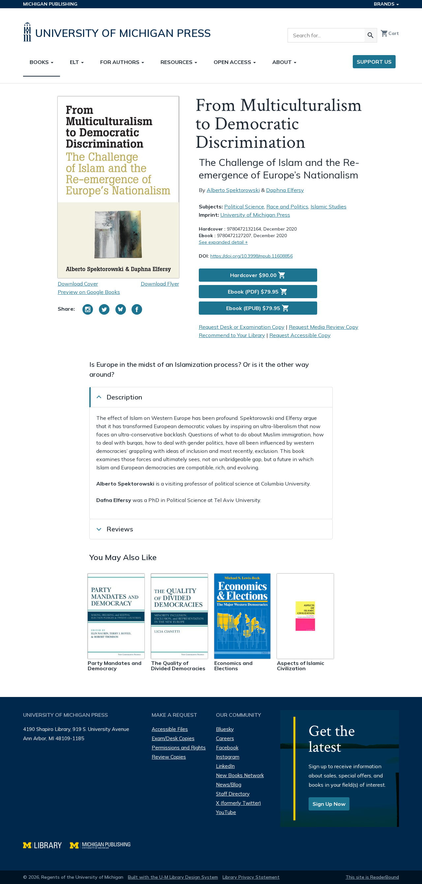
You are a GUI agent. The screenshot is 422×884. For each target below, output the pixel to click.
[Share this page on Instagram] (87, 309)
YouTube (226, 812)
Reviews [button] (119, 529)
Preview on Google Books (89, 292)
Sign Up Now (329, 804)
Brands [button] (385, 4)
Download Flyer (160, 283)
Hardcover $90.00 (258, 275)
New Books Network (240, 775)
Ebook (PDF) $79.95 (258, 292)
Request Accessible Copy (300, 335)
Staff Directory (233, 794)
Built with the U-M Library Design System (173, 877)
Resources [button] (177, 62)
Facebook (227, 747)
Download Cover (78, 283)
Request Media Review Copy (323, 327)
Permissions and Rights (179, 747)
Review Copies (169, 757)
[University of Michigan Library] (46, 844)
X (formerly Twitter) (238, 803)
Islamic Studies (329, 206)
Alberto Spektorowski (233, 190)
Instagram (227, 757)
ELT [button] (75, 62)
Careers (225, 738)
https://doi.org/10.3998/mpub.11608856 (251, 256)
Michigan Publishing (50, 4)
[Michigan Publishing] (103, 844)
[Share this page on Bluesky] (120, 309)
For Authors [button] (120, 62)
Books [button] (40, 62)
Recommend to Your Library (232, 335)
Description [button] (124, 397)
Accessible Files (170, 729)
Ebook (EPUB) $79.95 (257, 308)
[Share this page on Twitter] (104, 309)
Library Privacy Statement (251, 877)
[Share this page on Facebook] (137, 309)
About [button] (282, 62)
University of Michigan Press (255, 214)
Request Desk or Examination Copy (242, 327)
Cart (389, 33)
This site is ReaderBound (372, 877)
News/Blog (228, 784)
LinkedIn (225, 766)
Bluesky (225, 729)
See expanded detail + (223, 242)
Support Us (374, 61)
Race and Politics (287, 206)
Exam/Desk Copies (173, 738)
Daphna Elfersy (285, 190)
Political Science (244, 206)
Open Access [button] (233, 62)
